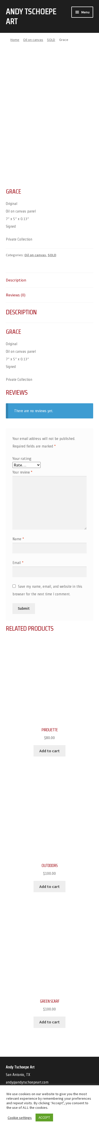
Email (18, 562)
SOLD (51, 39)
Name (18, 539)
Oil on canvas (33, 39)
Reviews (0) (15, 294)
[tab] (49, 280)
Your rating (21, 458)
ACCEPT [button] (44, 1117)
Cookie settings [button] (20, 1117)
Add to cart (49, 750)
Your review (22, 472)
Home (14, 39)
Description (16, 280)
